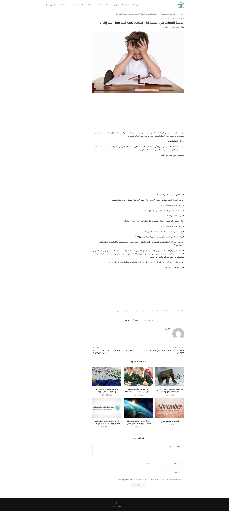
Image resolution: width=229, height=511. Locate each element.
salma (182, 27)
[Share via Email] (126, 320)
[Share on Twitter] (131, 320)
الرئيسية (136, 4)
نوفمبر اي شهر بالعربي (170, 421)
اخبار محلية (125, 4)
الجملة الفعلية (167, 311)
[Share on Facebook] (133, 320)
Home (182, 14)
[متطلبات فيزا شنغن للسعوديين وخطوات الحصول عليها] (106, 376)
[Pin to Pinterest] (128, 320)
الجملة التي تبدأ (179, 311)
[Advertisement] (138, 113)
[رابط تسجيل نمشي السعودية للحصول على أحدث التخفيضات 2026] (138, 376)
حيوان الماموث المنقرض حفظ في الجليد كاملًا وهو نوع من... (170, 390)
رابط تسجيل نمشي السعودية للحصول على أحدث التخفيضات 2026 (138, 390)
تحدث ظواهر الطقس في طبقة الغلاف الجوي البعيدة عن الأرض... (138, 422)
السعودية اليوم (100, 132)
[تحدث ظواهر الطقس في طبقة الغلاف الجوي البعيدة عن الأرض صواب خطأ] (138, 408)
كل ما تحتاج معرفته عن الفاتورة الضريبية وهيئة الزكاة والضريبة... (107, 422)
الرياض (116, 4)
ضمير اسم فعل (116, 311)
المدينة (90, 4)
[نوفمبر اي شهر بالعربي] (169, 408)
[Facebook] (54, 5)
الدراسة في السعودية (168, 14)
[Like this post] (136, 320)
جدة (107, 4)
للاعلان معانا (65, 4)
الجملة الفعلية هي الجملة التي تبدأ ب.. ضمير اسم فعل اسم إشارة (141, 311)
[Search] (46, 5)
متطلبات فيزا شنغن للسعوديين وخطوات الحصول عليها (107, 390)
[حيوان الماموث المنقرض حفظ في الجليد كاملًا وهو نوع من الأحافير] (169, 376)
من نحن (75, 4)
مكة (82, 4)
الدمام (99, 4)
